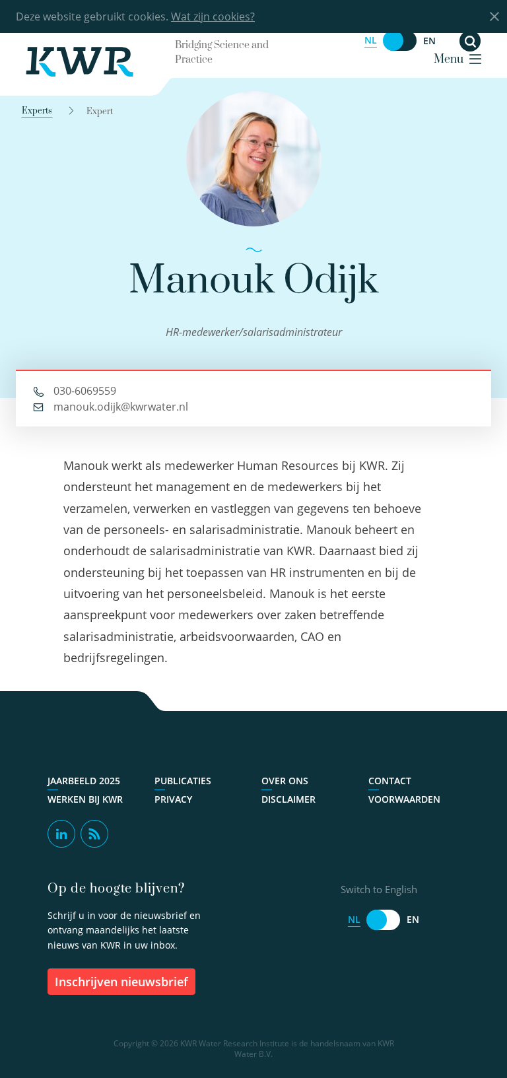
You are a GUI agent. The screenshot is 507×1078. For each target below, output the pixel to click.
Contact (389, 781)
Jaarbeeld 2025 (84, 781)
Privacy (173, 799)
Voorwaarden (404, 799)
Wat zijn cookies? (213, 16)
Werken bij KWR (85, 799)
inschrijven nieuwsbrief (121, 982)
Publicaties (182, 781)
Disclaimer (288, 799)
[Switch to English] (400, 40)
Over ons (284, 781)
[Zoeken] (470, 40)
